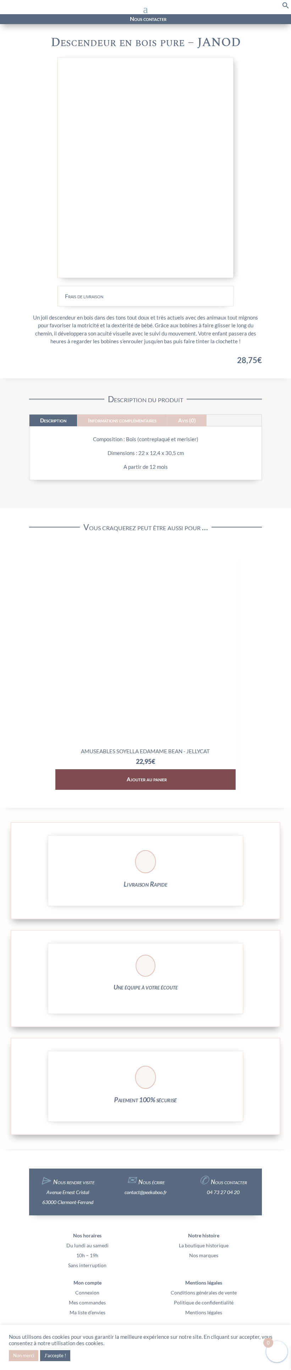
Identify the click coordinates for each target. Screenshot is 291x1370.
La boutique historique (204, 1245)
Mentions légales (203, 1312)
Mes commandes (87, 1302)
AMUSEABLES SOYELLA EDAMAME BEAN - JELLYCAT (145, 751)
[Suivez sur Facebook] (42, 19)
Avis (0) (187, 420)
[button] (285, 7)
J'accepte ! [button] (55, 1355)
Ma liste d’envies (87, 1312)
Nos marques (203, 1255)
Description (53, 420)
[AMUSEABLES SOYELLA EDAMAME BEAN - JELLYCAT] (145, 742)
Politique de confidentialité (204, 1302)
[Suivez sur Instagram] (55, 19)
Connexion (87, 1292)
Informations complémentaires (122, 420)
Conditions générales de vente (204, 1292)
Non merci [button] (23, 1355)
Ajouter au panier (147, 779)
